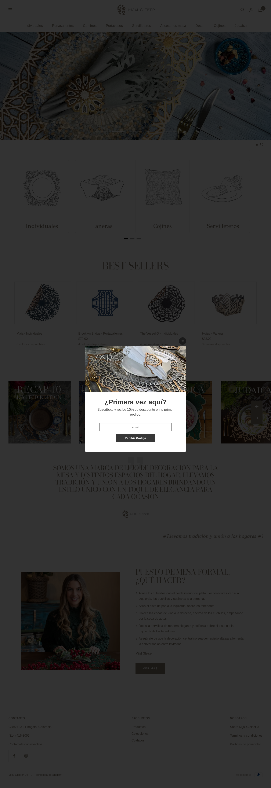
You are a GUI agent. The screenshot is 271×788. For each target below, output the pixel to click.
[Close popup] (182, 341)
